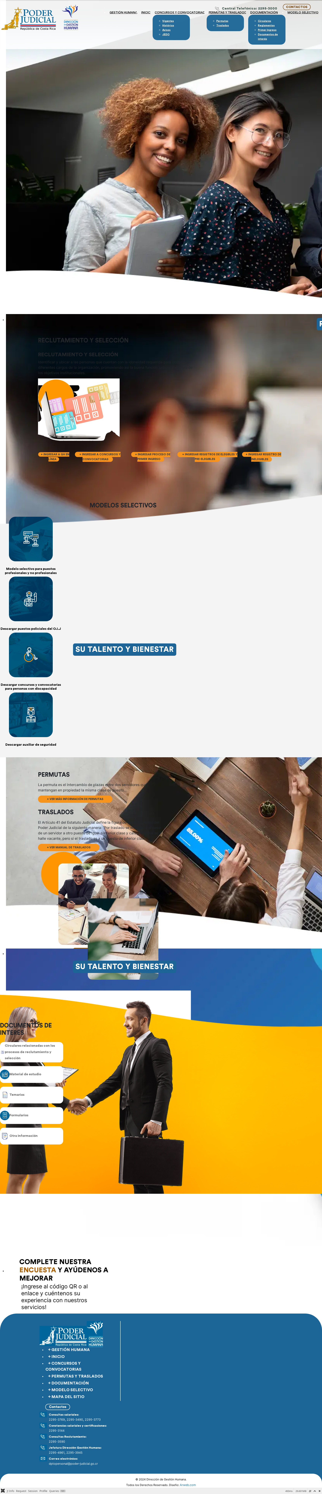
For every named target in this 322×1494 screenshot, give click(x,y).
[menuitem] (168, 21)
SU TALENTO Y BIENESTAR (124, 649)
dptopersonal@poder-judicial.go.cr (73, 1463)
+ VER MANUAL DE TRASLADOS (69, 847)
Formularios (19, 1115)
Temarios (17, 1094)
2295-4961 (56, 1452)
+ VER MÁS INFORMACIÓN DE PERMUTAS (75, 799)
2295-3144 (56, 1430)
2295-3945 (74, 1452)
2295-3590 (57, 1441)
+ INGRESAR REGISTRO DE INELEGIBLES (263, 457)
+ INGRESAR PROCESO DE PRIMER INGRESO (152, 457)
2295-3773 (93, 1419)
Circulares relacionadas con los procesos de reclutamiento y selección (30, 1052)
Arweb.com (188, 1485)
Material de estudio (25, 1074)
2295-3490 (75, 1419)
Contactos (57, 1407)
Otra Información (24, 1135)
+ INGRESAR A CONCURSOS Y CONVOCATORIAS (99, 457)
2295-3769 (57, 1419)
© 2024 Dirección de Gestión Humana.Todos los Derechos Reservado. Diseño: (161, 1482)
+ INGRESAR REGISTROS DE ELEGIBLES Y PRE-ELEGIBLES (209, 457)
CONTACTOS (296, 7)
